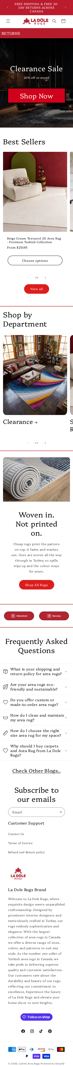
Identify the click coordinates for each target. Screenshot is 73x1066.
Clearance (18, 421)
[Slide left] (27, 277)
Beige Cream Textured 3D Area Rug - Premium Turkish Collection (34, 240)
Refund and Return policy (26, 852)
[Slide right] (45, 277)
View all (36, 289)
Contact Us (16, 834)
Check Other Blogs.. (36, 770)
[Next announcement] (65, 7)
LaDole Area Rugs (29, 1063)
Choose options (35, 260)
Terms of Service (20, 843)
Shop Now (36, 95)
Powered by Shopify (53, 1063)
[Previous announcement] (7, 7)
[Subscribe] (60, 812)
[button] (8, 21)
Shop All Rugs (36, 585)
